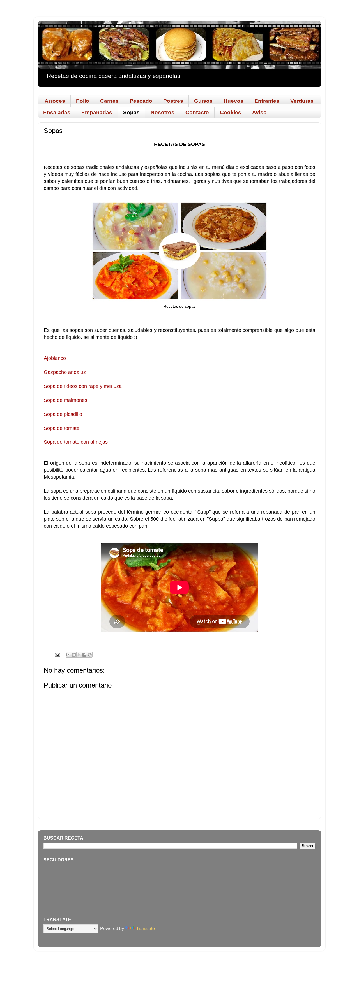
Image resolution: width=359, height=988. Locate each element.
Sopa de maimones (65, 400)
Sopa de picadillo (63, 414)
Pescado (141, 101)
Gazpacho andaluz (65, 372)
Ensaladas (56, 112)
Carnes (109, 101)
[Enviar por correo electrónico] (68, 655)
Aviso (259, 112)
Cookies (230, 112)
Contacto (197, 112)
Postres (173, 101)
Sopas (131, 112)
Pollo (82, 101)
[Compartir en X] (79, 655)
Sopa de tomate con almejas (76, 442)
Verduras (302, 101)
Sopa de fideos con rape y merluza (83, 386)
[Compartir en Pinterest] (90, 655)
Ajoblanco (55, 358)
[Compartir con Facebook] (84, 655)
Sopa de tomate (61, 428)
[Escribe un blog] (74, 655)
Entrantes (266, 101)
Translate (145, 928)
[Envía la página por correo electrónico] (57, 654)
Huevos (233, 101)
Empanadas (96, 112)
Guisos (203, 101)
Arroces (55, 101)
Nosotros (162, 112)
